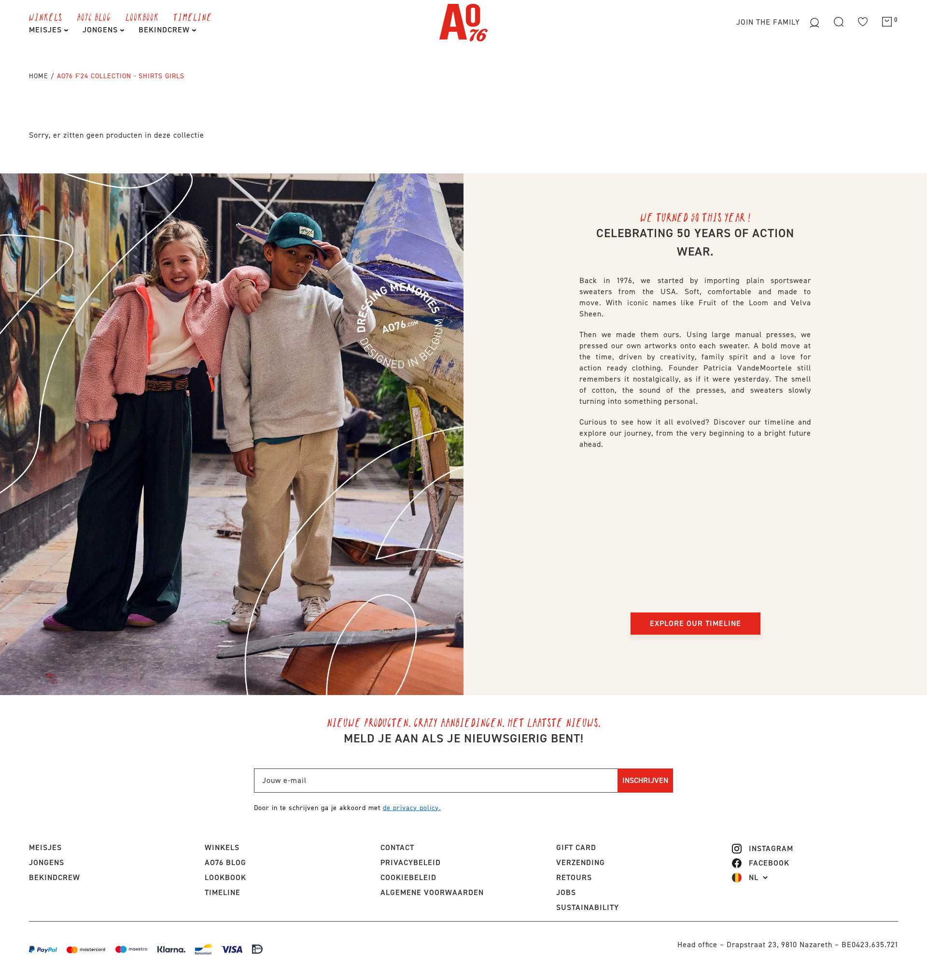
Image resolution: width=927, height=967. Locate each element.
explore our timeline (695, 623)
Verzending (580, 862)
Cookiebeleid (408, 877)
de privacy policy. (412, 807)
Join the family (769, 22)
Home (38, 76)
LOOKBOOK (142, 17)
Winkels (45, 17)
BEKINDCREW (165, 30)
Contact (397, 847)
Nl (753, 877)
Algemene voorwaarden (432, 892)
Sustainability (587, 907)
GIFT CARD (576, 847)
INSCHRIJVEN (645, 780)
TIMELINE (192, 17)
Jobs (566, 892)
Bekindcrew (54, 877)
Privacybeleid (410, 862)
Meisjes (46, 30)
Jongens (101, 30)
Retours (574, 877)
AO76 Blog (94, 17)
